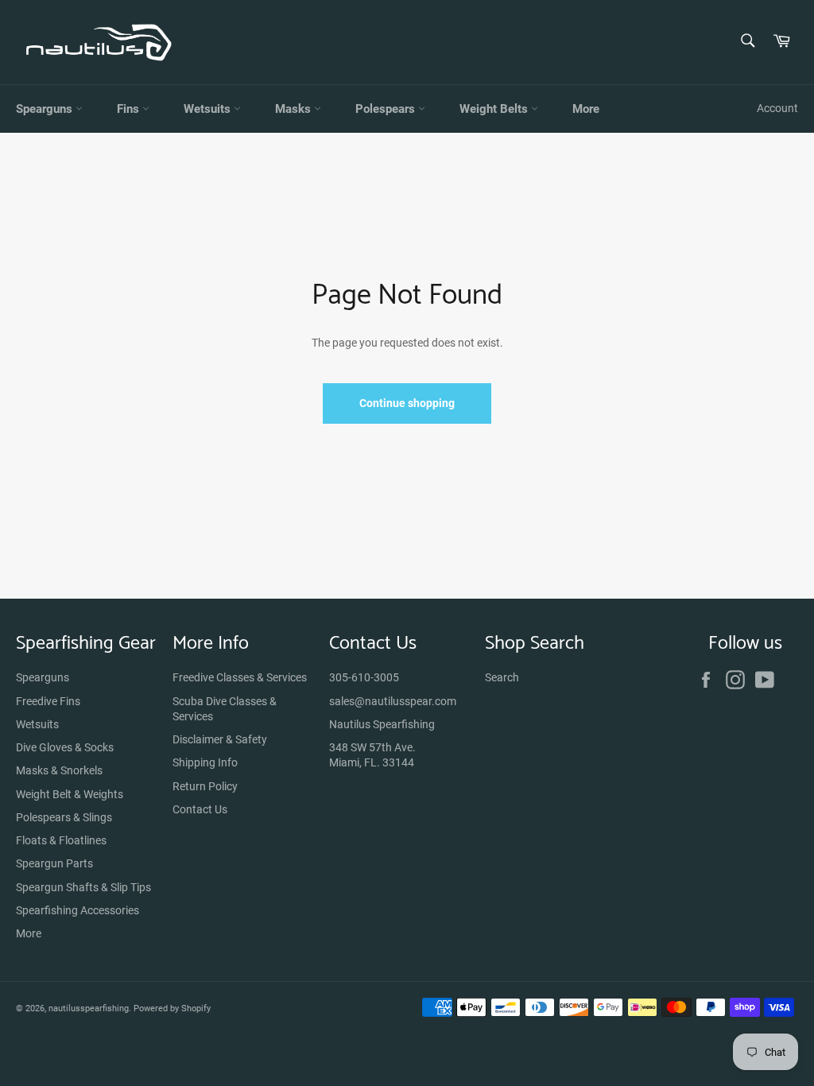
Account (777, 108)
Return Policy (205, 786)
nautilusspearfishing (88, 1008)
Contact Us (199, 809)
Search (502, 677)
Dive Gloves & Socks (65, 747)
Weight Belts (495, 109)
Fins (129, 109)
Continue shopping (407, 403)
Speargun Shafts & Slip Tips (83, 887)
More (585, 109)
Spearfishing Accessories (77, 910)
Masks (294, 109)
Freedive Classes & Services (239, 677)
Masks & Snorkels (59, 770)
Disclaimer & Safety (219, 739)
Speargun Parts (54, 863)
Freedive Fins (48, 701)
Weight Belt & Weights (69, 794)
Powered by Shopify (172, 1008)
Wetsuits (209, 109)
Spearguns (46, 109)
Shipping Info (205, 762)
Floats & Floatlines (61, 840)
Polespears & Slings (64, 817)
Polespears (386, 109)
